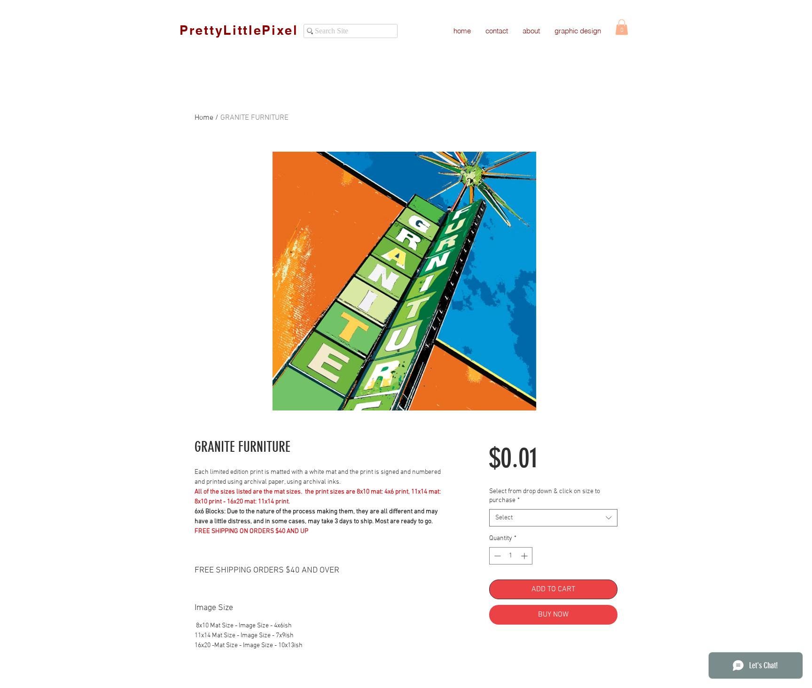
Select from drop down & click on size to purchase (544, 496)
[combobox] (553, 518)
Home (204, 118)
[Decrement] (496, 556)
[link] (621, 27)
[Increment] (525, 556)
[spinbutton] (510, 556)
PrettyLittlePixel (239, 30)
